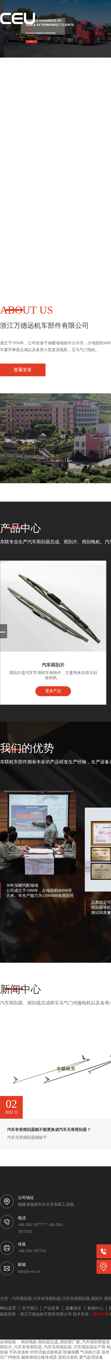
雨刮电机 (29, 1342)
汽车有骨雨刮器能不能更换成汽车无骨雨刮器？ (49, 1130)
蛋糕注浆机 (68, 1357)
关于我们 (30, 1308)
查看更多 (23, 370)
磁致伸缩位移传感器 (39, 1357)
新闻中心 (95, 1308)
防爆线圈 (71, 1352)
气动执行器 (90, 1352)
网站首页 (8, 1308)
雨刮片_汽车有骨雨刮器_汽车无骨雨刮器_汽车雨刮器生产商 (53, 1347)
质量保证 (73, 1308)
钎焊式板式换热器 (46, 1352)
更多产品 (53, 691)
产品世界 (51, 1308)
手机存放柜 (19, 1352)
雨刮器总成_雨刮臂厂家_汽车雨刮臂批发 (74, 1342)
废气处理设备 (91, 1357)
